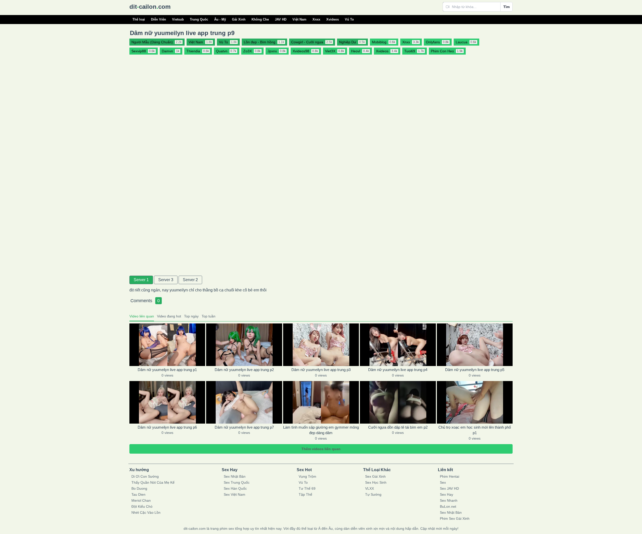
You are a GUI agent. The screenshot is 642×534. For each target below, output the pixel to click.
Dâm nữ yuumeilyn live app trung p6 (167, 427)
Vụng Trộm (307, 476)
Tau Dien (138, 494)
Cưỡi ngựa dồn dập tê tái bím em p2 (398, 427)
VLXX (369, 488)
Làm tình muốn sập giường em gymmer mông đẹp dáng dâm (321, 430)
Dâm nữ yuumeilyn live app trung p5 (474, 370)
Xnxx (316, 19)
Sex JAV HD (449, 488)
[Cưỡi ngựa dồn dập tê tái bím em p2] (398, 402)
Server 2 (190, 280)
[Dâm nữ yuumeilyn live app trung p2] (244, 344)
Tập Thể (305, 494)
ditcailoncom (150, 6)
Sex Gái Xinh (375, 476)
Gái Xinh (239, 19)
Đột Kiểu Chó (141, 506)
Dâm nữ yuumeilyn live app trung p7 (244, 427)
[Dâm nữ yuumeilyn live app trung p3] (321, 344)
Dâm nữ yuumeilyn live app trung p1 (167, 370)
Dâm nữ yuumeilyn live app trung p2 (244, 370)
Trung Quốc (199, 19)
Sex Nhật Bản (235, 476)
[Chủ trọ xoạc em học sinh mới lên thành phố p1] (475, 402)
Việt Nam (299, 19)
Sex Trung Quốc (237, 482)
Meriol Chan (141, 500)
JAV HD (280, 19)
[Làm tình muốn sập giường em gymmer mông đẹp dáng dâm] (321, 402)
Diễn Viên (158, 19)
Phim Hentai (449, 476)
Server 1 (141, 280)
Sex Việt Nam (234, 494)
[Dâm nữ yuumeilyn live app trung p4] (398, 344)
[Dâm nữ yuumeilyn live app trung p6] (167, 402)
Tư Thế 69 (307, 488)
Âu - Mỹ (220, 19)
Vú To (349, 19)
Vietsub (178, 19)
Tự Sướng (373, 494)
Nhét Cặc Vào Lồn (145, 512)
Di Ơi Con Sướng (145, 476)
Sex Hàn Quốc (235, 488)
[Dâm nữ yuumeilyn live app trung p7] (244, 402)
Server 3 (165, 280)
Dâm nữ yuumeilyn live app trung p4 (397, 370)
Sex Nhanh (448, 500)
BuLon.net (448, 506)
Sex (443, 482)
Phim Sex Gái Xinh (454, 518)
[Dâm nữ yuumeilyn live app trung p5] (475, 344)
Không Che (260, 19)
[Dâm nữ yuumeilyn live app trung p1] (167, 344)
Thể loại (138, 19)
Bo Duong (139, 488)
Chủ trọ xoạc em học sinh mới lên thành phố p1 (474, 430)
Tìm (506, 7)
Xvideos (332, 19)
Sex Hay (446, 494)
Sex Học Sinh (375, 482)
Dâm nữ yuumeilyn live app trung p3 (321, 370)
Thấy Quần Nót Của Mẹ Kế (153, 482)
